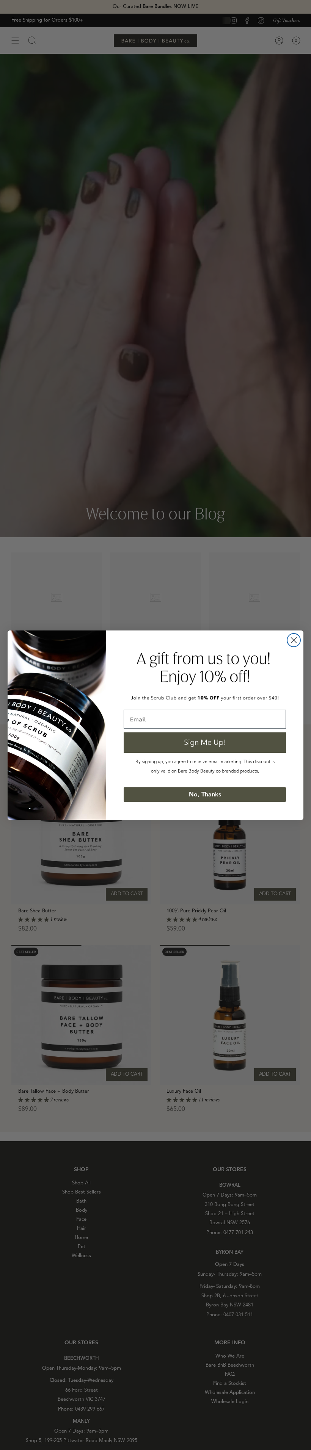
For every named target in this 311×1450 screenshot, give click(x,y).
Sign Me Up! (205, 742)
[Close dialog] (293, 640)
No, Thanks (205, 794)
